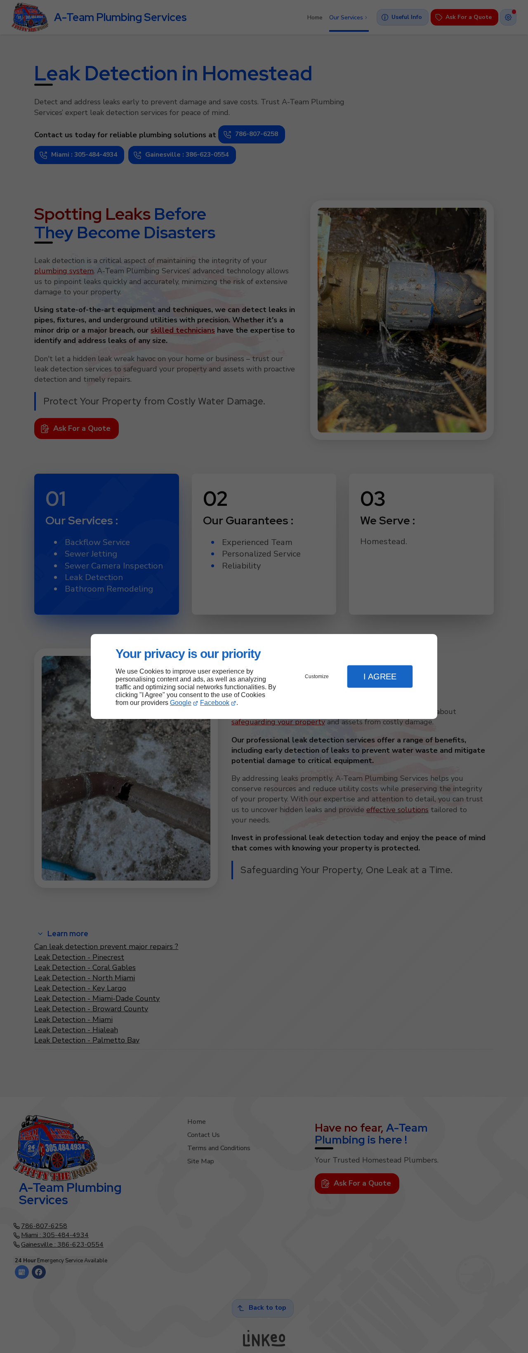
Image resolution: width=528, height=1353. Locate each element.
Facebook (214, 702)
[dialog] (264, 676)
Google (180, 702)
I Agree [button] (379, 676)
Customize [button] (317, 676)
